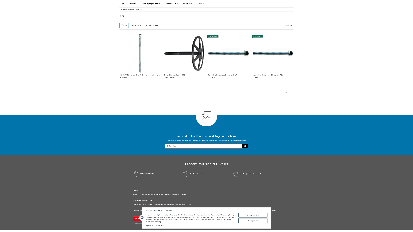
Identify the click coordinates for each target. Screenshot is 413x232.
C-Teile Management (147, 194)
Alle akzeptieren (253, 215)
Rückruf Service (196, 174)
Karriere (168, 194)
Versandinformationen (179, 194)
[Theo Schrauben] (122, 3)
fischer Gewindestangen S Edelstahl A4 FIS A (268, 75)
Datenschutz (160, 226)
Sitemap (151, 204)
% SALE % (201, 4)
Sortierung (135, 25)
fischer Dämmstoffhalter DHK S (174, 75)
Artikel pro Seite (152, 25)
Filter (125, 25)
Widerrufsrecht (187, 204)
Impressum (149, 226)
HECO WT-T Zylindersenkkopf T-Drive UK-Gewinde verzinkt (139, 75)
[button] (139, 57)
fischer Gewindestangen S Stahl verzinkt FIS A (224, 75)
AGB (145, 204)
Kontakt (136, 194)
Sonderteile (160, 194)
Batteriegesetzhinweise (172, 204)
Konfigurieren (253, 221)
